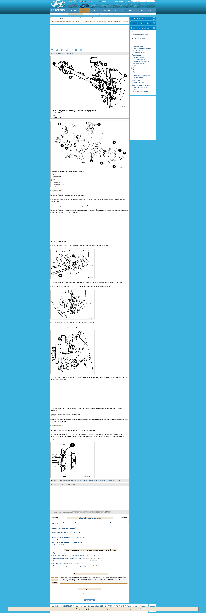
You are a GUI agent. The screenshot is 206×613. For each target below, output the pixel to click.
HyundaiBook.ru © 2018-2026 (61, 606)
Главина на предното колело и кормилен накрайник (77, 558)
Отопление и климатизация (140, 91)
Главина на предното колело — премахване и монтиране (68, 522)
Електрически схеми (138, 93)
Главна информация (139, 32)
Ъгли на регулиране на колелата (115, 522)
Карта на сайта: (93, 606)
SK (122, 606)
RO (117, 606)
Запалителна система (138, 50)
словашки (111, 480)
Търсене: (128, 1)
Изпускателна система (139, 52)
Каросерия (136, 80)
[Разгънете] (154, 18)
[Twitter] (79, 512)
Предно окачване (137, 68)
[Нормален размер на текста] (71, 50)
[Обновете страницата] (56, 50)
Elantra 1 (76, 14)
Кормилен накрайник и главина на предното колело (74, 555)
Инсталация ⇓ (71, 53)
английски (73, 480)
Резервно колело (66, 563)
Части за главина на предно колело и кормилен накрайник (78, 566)
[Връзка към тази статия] (81, 50)
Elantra (84, 10)
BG (103, 606)
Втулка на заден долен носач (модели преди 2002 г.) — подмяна (67, 543)
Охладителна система (139, 46)
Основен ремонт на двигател (140, 43)
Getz (95, 10)
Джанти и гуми (137, 73)
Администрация (133, 606)
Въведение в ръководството (140, 34)
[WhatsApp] (94, 512)
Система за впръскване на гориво (142, 48)
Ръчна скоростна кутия (139, 59)
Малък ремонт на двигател (140, 41)
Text (54, 577)
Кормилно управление (139, 72)
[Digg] (106, 512)
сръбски (91, 480)
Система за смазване (138, 45)
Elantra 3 (108, 14)
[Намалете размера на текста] (61, 50)
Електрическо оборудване (141, 85)
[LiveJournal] (97, 512)
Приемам (143, 609)
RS (111, 606)
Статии (111, 1)
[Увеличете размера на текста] (66, 50)
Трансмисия (136, 55)
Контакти (121, 1)
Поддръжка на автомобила (140, 36)
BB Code (55, 582)
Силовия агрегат (138, 38)
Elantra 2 (93, 14)
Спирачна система (138, 77)
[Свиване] (154, 28)
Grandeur (106, 10)
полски (107, 480)
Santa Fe (128, 10)
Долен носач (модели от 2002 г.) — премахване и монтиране (68, 538)
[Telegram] (88, 512)
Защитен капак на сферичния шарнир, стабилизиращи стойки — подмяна (65, 528)
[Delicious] (103, 512)
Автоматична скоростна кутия (141, 61)
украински (85, 480)
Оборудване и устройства (140, 87)
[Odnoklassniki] (82, 512)
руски (68, 480)
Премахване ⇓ (62, 53)
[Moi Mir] (85, 512)
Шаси (134, 66)
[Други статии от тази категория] (76, 50)
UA (109, 606)
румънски (102, 480)
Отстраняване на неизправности (141, 75)
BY (106, 606)
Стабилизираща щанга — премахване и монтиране (66, 533)
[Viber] (91, 512)
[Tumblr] (100, 512)
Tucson (140, 10)
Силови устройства (138, 89)
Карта (116, 1)
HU (124, 606)
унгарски (117, 480)
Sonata (117, 10)
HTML (55, 580)
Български (104, 1)
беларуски (79, 480)
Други (150, 10)
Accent (73, 10)
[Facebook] (76, 512)
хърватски (96, 480)
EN (101, 606)
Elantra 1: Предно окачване (90, 518)
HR (114, 606)
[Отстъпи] (52, 50)
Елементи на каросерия (139, 82)
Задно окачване (137, 70)
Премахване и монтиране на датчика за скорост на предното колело (79, 553)
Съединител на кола (138, 57)
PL (119, 606)
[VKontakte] (73, 512)
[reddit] (109, 512)
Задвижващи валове (138, 63)
